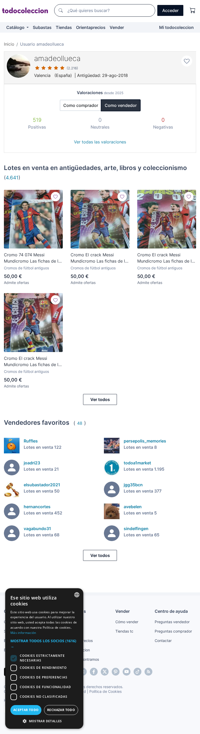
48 (80, 423)
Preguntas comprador (173, 631)
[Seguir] (55, 196)
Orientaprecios (90, 27)
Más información (23, 632)
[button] (44, 643)
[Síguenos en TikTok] (137, 672)
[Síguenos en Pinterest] (116, 672)
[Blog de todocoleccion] (148, 672)
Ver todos (100, 399)
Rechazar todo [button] (61, 710)
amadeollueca (57, 58)
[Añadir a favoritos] (186, 61)
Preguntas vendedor (172, 622)
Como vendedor (121, 105)
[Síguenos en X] (105, 672)
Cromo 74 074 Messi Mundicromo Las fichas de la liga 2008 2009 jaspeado (32, 258)
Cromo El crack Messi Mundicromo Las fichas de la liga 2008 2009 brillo (165, 258)
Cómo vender (126, 622)
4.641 (12, 177)
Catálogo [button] (16, 27)
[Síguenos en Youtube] (126, 672)
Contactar (163, 640)
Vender (117, 27)
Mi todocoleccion (176, 27)
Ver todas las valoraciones (100, 141)
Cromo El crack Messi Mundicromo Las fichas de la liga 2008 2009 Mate (32, 362)
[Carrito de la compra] (193, 10)
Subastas (42, 27)
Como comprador (80, 105)
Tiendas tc (124, 631)
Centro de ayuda (171, 611)
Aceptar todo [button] (26, 710)
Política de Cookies (105, 691)
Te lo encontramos (83, 659)
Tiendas (64, 27)
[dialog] (44, 658)
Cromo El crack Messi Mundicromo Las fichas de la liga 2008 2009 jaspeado (99, 258)
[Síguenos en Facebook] (94, 672)
